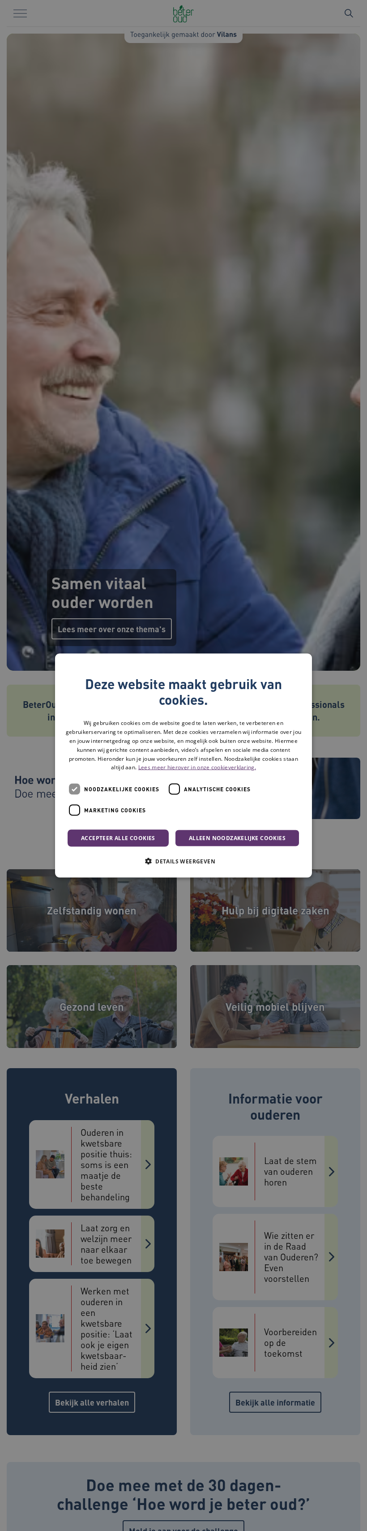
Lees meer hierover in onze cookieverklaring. (197, 767)
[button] (183, 861)
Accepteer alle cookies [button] (118, 838)
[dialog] (183, 765)
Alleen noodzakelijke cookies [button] (237, 838)
